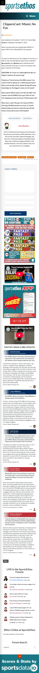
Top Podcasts (22, 157)
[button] (2, 2)
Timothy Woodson (17, 580)
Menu (32, 16)
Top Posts (30, 157)
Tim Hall (14, 596)
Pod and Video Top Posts (9, 157)
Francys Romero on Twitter (15, 507)
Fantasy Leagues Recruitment (19, 577)
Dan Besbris (8, 35)
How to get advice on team (19, 594)
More (5, 561)
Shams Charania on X (13, 384)
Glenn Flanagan (16, 603)
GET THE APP (19, 321)
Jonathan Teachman (18, 589)
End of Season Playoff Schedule (20, 601)
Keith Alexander (17, 613)
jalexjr (14, 622)
